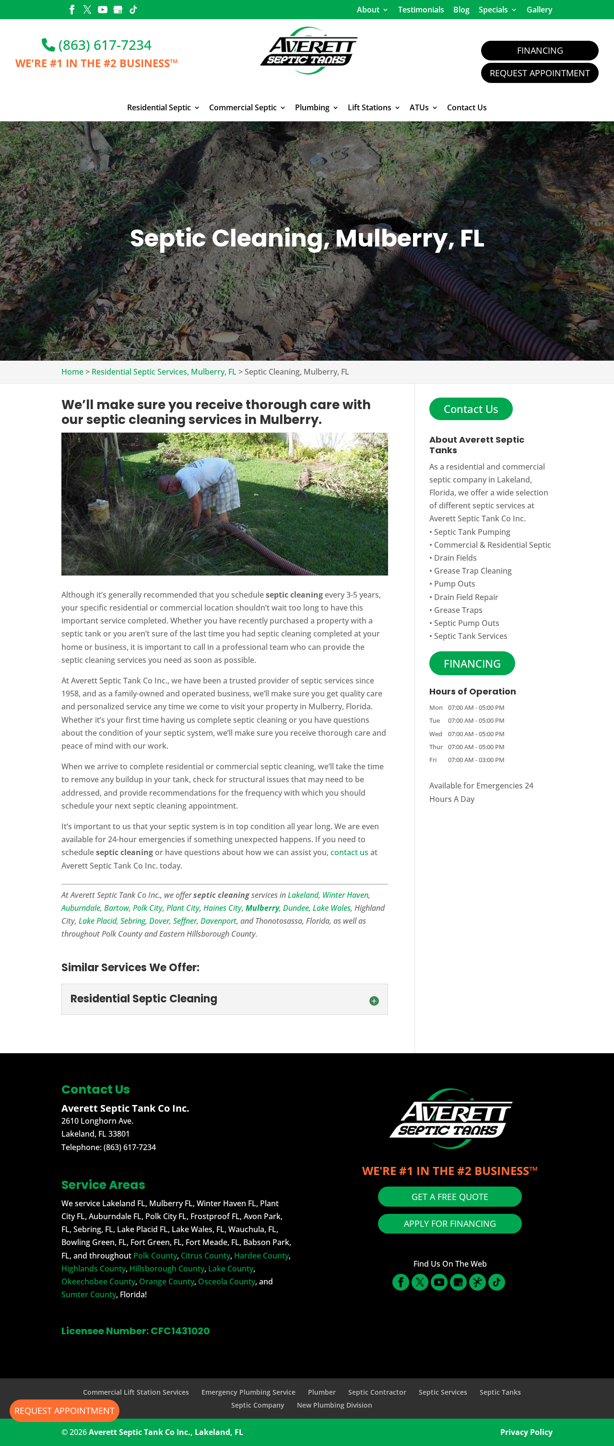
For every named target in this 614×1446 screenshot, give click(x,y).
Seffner (185, 921)
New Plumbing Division (334, 1405)
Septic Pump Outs (466, 623)
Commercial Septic (243, 108)
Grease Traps (458, 610)
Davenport (218, 921)
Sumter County (88, 1294)
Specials (493, 9)
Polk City (148, 908)
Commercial (456, 545)
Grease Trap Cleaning (473, 570)
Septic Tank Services (471, 636)
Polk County (155, 1255)
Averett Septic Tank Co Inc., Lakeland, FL (166, 1432)
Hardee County (261, 1255)
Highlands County (93, 1268)
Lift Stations (369, 108)
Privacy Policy (526, 1432)
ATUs (419, 108)
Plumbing (312, 108)
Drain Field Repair (466, 597)
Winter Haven (345, 895)
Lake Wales (332, 908)
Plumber (322, 1392)
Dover (159, 921)
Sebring (132, 921)
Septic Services (443, 1392)
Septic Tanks (500, 1392)
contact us (349, 852)
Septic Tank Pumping (472, 532)
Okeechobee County (98, 1281)
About (368, 9)
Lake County (230, 1268)
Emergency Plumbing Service (248, 1392)
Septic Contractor (377, 1392)
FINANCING (472, 663)
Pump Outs (454, 583)
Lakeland (303, 895)
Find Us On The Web (450, 1263)
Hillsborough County (167, 1268)
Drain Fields (455, 558)
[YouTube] (102, 10)
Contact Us (467, 108)
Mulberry (262, 908)
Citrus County (205, 1255)
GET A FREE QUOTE (450, 1196)
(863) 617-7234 (103, 44)
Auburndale (80, 908)
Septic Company (257, 1405)
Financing (540, 50)
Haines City (222, 908)
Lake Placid (98, 921)
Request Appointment (540, 73)
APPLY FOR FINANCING (450, 1223)
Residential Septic (159, 108)
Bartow (116, 908)
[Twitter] (87, 10)
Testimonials (421, 9)
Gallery (540, 9)
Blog (461, 9)
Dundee (296, 908)
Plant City (183, 908)
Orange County (166, 1281)
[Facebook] (72, 10)
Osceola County (226, 1281)
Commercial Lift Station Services (136, 1392)
